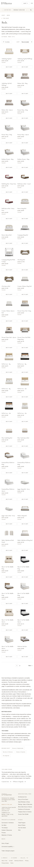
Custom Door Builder (23, 814)
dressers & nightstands (23, 705)
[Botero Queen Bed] (9, 227)
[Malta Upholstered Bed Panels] (9, 532)
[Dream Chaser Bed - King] (24, 303)
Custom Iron (7, 9)
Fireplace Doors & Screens (25, 811)
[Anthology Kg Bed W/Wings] (24, 51)
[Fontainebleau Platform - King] (9, 455)
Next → (30, 665)
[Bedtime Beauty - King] (9, 151)
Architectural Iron (22, 797)
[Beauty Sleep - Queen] (24, 127)
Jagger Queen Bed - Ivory (8, 515)
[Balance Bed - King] (24, 75)
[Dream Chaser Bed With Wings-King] (24, 330)
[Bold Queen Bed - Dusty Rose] (9, 201)
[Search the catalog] (30, 9)
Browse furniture (20, 10)
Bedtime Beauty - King (7, 159)
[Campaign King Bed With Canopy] (9, 252)
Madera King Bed (22, 515)
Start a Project (5, 843)
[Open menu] (31, 3)
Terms (11, 863)
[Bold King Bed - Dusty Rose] (9, 176)
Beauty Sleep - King (22, 110)
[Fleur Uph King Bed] (9, 430)
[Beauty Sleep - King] (24, 102)
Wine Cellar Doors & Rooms (25, 807)
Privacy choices (5, 863)
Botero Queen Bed (6, 235)
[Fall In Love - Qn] (24, 381)
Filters (7, 42)
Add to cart (9, 66)
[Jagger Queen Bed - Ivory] (9, 508)
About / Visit (4, 860)
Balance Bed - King (22, 83)
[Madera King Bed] (24, 508)
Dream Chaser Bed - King (24, 311)
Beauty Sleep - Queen (23, 134)
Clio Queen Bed (6, 286)
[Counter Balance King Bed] (24, 278)
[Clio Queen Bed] (9, 278)
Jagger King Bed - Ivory (23, 489)
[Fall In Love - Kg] (9, 356)
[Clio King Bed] (24, 252)
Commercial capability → (8, 846)
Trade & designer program (8, 850)
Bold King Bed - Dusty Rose (9, 184)
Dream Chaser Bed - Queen (9, 337)
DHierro (6, 3)
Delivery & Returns (18, 860)
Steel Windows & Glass (24, 802)
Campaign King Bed (22, 235)
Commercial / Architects (8, 822)
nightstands (8, 700)
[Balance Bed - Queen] (9, 102)
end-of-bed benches (7, 708)
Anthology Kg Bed (6, 59)
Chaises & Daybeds (20, 752)
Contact (11, 860)
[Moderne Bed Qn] (24, 639)
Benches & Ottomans (8, 752)
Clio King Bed (21, 260)
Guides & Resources (7, 830)
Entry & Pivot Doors (23, 799)
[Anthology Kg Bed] (9, 51)
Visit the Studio (22, 827)
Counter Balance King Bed (24, 286)
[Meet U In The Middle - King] (9, 559)
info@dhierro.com (6, 812)
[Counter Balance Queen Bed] (9, 303)
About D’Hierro (21, 825)
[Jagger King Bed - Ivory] (24, 481)
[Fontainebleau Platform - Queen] (9, 481)
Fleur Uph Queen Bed (23, 438)
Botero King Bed (21, 208)
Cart (25, 3)
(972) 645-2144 (5, 810)
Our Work (4, 825)
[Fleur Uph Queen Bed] (24, 430)
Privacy (26, 860)
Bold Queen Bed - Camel (24, 184)
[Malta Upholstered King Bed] (24, 532)
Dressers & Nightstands (17, 748)
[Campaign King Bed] (24, 227)
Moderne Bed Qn (22, 646)
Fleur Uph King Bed (7, 438)
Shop (3, 15)
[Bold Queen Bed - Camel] (24, 176)
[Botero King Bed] (24, 201)
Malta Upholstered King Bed (24, 540)
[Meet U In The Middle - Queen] (9, 612)
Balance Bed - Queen (7, 110)
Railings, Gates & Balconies (25, 804)
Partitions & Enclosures (24, 809)
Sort (18, 42)
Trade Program (21, 822)
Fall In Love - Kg (6, 364)
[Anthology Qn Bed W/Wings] (9, 75)
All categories (6, 755)
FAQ (19, 830)
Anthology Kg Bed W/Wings (24, 59)
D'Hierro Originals (19, 781)
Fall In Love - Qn (21, 388)
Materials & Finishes (7, 835)
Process (4, 832)
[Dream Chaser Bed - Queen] (9, 330)
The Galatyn (5, 827)
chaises (18, 708)
